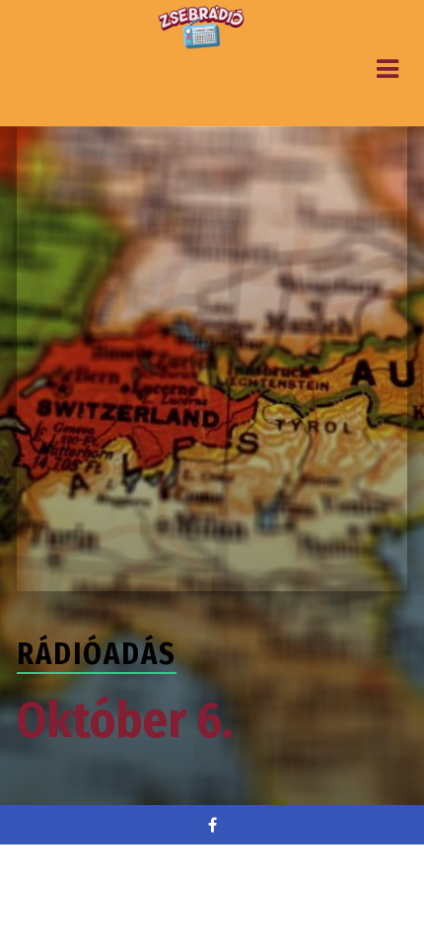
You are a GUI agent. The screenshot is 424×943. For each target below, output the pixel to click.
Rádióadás (97, 654)
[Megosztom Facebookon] (212, 824)
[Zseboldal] (202, 27)
